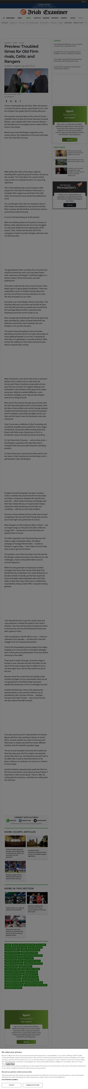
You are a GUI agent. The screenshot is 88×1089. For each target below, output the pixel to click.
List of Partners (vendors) (10, 1080)
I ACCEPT (11, 1085)
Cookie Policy (10, 1064)
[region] (44, 1069)
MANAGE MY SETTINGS (32, 1085)
